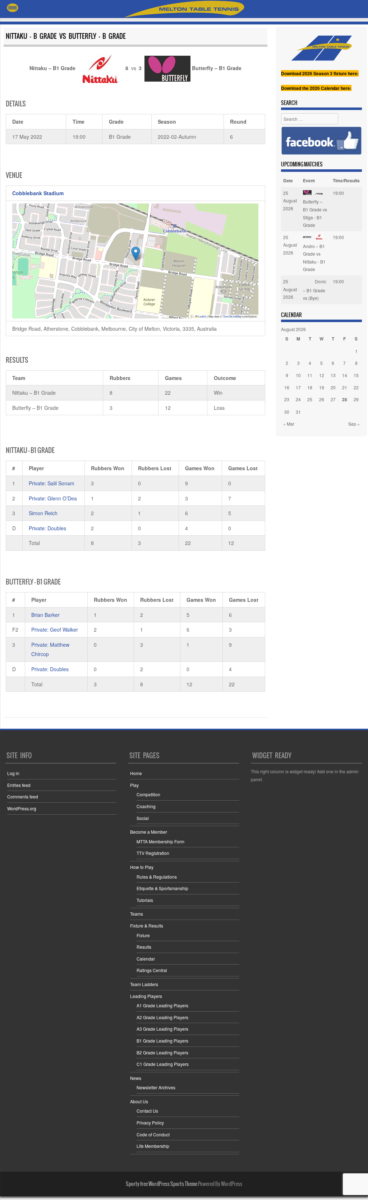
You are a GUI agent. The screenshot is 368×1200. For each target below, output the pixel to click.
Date (288, 180)
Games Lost (243, 468)
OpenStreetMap (232, 316)
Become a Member (148, 832)
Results (144, 947)
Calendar (146, 959)
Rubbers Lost (154, 468)
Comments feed (22, 796)
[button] (135, 253)
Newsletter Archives (156, 1087)
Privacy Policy (150, 1122)
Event (309, 180)
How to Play (141, 867)
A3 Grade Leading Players (162, 1029)
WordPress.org (21, 808)
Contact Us (147, 1111)
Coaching (146, 806)
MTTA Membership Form (160, 841)
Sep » (354, 424)
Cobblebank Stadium (38, 193)
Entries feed (19, 785)
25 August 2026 (290, 200)
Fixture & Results (146, 925)
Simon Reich (43, 513)
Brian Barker (45, 614)
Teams (136, 914)
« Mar (288, 424)
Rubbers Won (107, 468)
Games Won (200, 468)
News (135, 1078)
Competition (148, 794)
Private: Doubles (47, 528)
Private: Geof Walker (54, 629)
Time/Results (346, 180)
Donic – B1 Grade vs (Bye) (314, 289)
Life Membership (153, 1146)
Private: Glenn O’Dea (53, 498)
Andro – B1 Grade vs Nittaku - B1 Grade (314, 257)
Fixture (143, 935)
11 (309, 375)
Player (36, 468)
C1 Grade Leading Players (163, 1064)
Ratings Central (152, 970)
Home (136, 773)
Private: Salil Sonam (51, 483)
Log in (13, 773)
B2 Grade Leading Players (162, 1052)
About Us (139, 1101)
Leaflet (202, 316)
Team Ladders (144, 984)
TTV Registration (153, 853)
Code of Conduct (153, 1134)
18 (309, 387)
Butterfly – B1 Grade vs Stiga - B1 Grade (315, 213)
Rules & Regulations (157, 877)
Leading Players (146, 996)
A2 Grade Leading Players (162, 1017)
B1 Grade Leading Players (162, 1041)
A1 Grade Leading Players (162, 1005)
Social (143, 818)
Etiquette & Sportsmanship (162, 888)
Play (134, 785)
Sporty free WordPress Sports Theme (161, 1184)
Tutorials (145, 900)
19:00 (338, 193)
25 (309, 399)
